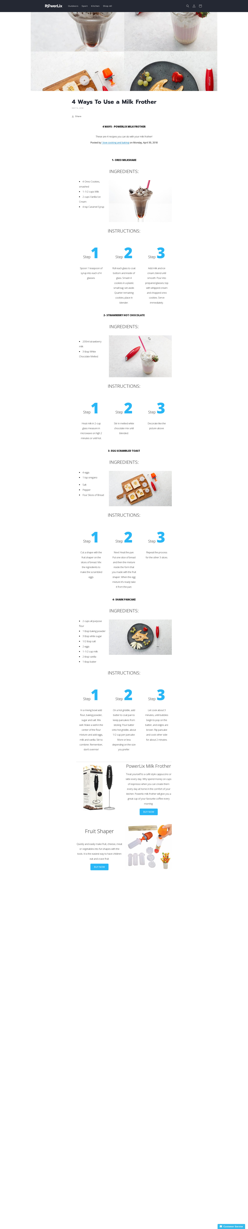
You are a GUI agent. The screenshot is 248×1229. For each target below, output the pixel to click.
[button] (188, 6)
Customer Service (232, 1226)
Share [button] (78, 116)
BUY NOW (148, 811)
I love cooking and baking (115, 142)
